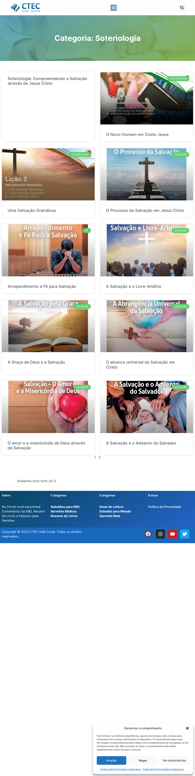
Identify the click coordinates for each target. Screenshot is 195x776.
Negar (143, 760)
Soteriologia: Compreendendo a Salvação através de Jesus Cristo (47, 81)
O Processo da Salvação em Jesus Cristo (145, 210)
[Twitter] (184, 534)
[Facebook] (148, 534)
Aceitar (111, 760)
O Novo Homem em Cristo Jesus (137, 134)
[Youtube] (172, 534)
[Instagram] (160, 534)
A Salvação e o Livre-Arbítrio (133, 286)
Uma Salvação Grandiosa (32, 210)
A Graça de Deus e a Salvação (36, 362)
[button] (187, 728)
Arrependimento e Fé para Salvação (42, 286)
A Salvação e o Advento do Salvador (141, 443)
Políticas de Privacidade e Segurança (120, 769)
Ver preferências (174, 760)
